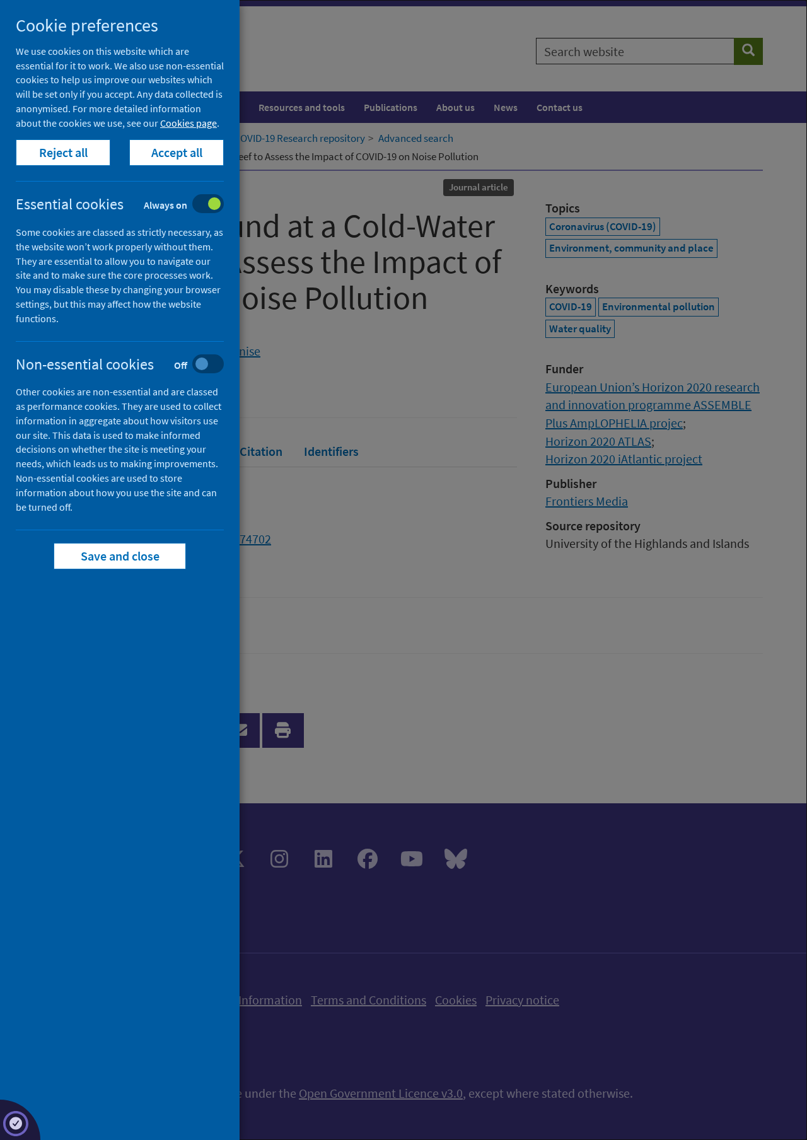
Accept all (176, 152)
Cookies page (188, 123)
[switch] (129, 205)
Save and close (120, 556)
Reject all (63, 152)
